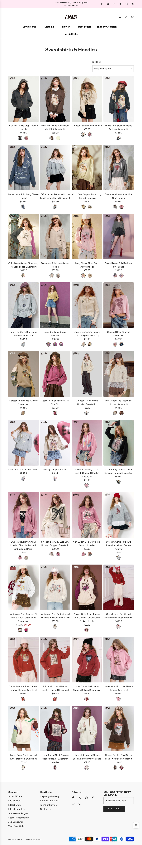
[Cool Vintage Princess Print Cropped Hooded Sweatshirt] (118, 443)
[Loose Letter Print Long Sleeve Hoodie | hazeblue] (23, 207)
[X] (108, 4)
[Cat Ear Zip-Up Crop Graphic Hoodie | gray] (20, 138)
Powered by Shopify (33, 839)
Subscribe (114, 809)
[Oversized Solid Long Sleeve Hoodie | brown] (58, 276)
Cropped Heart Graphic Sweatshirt (118, 334)
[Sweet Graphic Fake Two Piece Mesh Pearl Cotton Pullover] (118, 515)
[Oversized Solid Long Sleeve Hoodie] (55, 236)
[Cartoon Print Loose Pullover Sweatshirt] (23, 374)
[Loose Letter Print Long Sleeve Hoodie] (23, 167)
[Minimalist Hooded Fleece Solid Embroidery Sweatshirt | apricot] (86, 767)
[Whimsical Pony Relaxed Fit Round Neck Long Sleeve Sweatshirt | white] (20, 630)
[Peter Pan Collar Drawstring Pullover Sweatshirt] (23, 305)
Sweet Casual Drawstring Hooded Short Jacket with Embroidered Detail (23, 545)
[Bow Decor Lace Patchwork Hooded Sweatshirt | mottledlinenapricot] (115, 413)
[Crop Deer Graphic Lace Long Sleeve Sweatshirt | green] (83, 207)
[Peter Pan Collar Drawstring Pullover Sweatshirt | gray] (23, 344)
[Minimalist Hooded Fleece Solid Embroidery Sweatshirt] (87, 728)
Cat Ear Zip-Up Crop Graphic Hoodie (23, 127)
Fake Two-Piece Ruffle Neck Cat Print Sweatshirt (55, 127)
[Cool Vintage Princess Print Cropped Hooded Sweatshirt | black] (118, 482)
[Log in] (126, 17)
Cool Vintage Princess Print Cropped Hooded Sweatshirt (118, 471)
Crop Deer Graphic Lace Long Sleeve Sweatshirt (86, 196)
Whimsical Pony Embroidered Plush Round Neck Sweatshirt (55, 616)
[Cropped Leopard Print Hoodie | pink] (90, 134)
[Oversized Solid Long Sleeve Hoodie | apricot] (52, 276)
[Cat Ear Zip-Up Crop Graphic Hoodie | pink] (26, 138)
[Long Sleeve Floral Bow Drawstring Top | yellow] (90, 276)
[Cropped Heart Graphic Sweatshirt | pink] (115, 344)
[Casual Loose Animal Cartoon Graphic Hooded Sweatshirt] (23, 659)
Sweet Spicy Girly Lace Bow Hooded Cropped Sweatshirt (55, 543)
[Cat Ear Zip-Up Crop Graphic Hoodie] (23, 99)
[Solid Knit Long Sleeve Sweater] (55, 305)
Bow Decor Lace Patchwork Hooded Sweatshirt (118, 402)
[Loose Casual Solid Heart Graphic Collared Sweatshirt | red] (86, 699)
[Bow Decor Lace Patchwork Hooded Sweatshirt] (118, 374)
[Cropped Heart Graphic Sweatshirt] (118, 305)
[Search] (120, 17)
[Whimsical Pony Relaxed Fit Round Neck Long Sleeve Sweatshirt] (23, 587)
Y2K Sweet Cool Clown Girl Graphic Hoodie (87, 543)
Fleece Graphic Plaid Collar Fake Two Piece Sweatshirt (118, 757)
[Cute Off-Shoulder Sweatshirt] (23, 443)
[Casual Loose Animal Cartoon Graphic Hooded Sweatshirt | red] (23, 699)
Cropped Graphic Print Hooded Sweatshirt (87, 402)
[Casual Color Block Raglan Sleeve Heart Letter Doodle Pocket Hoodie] (87, 587)
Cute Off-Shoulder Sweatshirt (23, 469)
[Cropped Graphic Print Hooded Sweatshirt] (87, 374)
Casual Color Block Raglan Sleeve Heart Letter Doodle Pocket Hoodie (86, 618)
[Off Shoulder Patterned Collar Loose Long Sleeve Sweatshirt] (55, 167)
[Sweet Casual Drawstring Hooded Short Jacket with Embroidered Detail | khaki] (26, 558)
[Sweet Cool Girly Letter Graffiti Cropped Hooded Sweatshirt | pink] (86, 485)
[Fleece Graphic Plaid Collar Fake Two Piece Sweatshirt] (118, 728)
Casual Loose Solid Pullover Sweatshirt (118, 265)
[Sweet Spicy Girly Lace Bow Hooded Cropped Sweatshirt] (55, 515)
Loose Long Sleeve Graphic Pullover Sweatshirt (118, 127)
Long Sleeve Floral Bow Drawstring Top (86, 265)
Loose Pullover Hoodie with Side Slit (55, 402)
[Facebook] (102, 4)
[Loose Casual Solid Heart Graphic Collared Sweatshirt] (87, 659)
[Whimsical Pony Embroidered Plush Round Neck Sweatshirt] (55, 587)
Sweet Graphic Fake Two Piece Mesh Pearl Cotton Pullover (118, 545)
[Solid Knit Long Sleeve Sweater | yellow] (48, 344)
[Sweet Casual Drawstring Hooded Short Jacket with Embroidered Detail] (23, 515)
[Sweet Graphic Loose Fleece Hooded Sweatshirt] (118, 659)
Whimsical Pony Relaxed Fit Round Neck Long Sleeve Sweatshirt (23, 618)
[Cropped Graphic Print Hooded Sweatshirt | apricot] (86, 413)
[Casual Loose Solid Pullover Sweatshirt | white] (121, 276)
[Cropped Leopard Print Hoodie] (87, 99)
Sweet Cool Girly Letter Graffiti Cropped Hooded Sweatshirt (86, 473)
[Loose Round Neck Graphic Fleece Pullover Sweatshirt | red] (55, 767)
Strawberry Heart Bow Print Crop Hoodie (118, 196)
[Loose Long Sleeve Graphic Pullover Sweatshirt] (118, 99)
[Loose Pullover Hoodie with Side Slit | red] (55, 413)
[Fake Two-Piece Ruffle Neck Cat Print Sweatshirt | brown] (52, 138)
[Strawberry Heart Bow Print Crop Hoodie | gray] (115, 207)
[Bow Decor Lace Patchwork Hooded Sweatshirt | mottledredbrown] (121, 413)
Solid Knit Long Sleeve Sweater (55, 334)
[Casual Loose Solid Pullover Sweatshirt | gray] (115, 276)
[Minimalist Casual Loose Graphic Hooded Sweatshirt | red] (55, 699)
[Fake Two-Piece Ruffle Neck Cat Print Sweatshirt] (55, 99)
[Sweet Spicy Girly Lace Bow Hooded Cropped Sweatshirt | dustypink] (58, 554)
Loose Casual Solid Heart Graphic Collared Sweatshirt (87, 688)
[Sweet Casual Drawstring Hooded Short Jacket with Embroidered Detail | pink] (20, 558)
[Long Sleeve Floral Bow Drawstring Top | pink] (83, 276)
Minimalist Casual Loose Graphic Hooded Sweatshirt (55, 688)
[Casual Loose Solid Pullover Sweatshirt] (118, 236)
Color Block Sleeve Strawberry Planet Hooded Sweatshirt (23, 265)
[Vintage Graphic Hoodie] (55, 443)
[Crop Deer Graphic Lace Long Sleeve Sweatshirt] (87, 167)
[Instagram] (114, 4)
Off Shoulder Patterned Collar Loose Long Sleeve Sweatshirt (55, 196)
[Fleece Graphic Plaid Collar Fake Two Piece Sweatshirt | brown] (115, 767)
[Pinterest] (120, 4)
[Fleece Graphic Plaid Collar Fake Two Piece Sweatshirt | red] (121, 767)
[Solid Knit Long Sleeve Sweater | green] (55, 344)
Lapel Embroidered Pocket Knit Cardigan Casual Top (87, 334)
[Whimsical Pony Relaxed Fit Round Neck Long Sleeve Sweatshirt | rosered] (26, 630)
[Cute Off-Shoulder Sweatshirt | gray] (23, 478)
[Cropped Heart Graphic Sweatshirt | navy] (121, 344)
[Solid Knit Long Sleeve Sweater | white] (61, 344)
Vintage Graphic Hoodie (55, 469)
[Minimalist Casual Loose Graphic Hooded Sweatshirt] (55, 659)
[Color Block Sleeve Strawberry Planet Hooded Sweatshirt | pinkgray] (23, 276)
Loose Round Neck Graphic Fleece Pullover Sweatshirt (55, 757)
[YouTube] (126, 4)
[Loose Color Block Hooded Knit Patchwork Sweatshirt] (23, 728)
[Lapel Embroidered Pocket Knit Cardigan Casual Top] (87, 305)
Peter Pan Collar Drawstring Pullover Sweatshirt (23, 334)
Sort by (96, 62)
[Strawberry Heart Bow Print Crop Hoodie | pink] (121, 207)
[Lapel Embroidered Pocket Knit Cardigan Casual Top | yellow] (90, 344)
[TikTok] (132, 4)
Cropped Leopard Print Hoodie (87, 125)
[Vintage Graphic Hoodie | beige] (55, 478)
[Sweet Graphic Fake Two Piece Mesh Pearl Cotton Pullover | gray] (118, 558)
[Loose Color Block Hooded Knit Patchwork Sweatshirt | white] (23, 767)
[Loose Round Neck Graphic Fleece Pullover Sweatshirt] (55, 728)
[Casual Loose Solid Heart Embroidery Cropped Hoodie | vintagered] (118, 626)
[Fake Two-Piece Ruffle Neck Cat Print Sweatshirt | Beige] (58, 138)
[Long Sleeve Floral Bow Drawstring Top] (87, 236)
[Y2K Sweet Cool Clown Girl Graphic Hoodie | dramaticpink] (83, 554)
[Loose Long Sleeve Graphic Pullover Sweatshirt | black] (118, 138)
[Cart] (132, 17)
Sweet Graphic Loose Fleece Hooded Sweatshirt (118, 688)
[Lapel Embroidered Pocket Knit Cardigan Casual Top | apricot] (83, 344)
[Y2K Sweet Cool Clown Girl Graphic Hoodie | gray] (90, 554)
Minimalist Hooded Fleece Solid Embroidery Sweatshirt (87, 757)
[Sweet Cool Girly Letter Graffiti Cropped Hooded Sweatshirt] (87, 443)
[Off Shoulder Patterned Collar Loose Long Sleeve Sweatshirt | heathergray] (55, 207)
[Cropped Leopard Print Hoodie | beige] (83, 134)
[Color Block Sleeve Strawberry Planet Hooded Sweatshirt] (23, 236)
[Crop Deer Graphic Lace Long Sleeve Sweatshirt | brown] (90, 207)
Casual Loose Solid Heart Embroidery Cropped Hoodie (118, 616)
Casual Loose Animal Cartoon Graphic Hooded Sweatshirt (23, 688)
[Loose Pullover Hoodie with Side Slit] (55, 374)
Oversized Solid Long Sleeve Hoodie (55, 265)
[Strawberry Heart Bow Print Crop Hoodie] (118, 167)
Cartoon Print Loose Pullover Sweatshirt (23, 402)
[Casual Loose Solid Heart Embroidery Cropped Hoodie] (118, 587)
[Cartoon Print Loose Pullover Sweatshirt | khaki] (23, 413)
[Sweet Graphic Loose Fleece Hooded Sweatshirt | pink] (118, 699)
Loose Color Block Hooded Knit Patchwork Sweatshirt (23, 757)
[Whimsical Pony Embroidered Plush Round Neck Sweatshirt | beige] (55, 626)
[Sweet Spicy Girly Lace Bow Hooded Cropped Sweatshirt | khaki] (52, 554)
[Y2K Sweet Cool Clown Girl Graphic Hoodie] (87, 515)
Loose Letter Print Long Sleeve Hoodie (23, 196)
